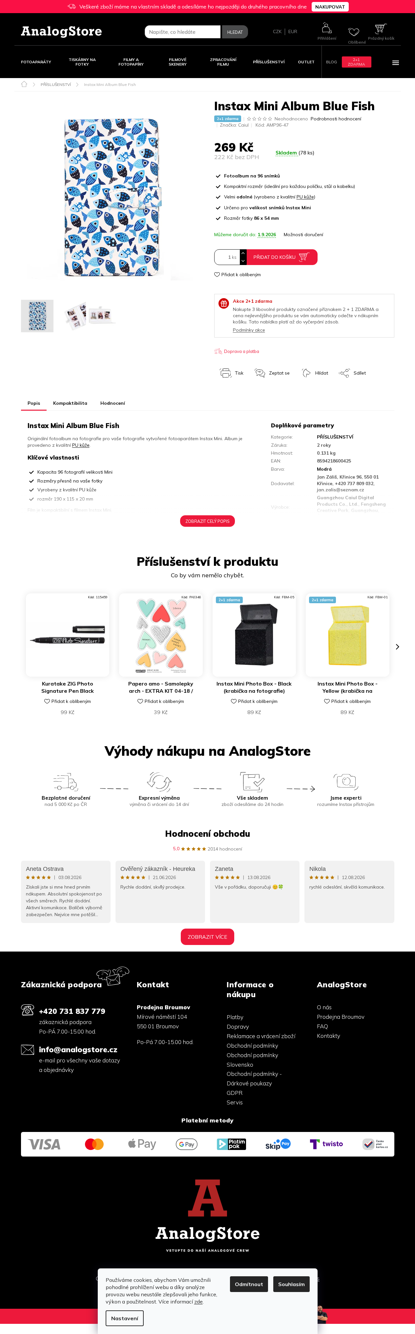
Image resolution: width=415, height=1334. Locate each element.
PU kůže (305, 197)
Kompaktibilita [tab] (70, 403)
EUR (292, 31)
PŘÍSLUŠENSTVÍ (335, 437)
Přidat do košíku (275, 257)
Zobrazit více (207, 937)
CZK (277, 31)
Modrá (324, 469)
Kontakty (328, 1035)
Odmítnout (249, 1284)
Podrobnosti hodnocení (336, 119)
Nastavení (124, 1318)
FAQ (322, 1026)
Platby (235, 1017)
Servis (235, 1102)
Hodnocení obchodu (207, 833)
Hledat (235, 32)
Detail (153, 667)
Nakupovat (330, 7)
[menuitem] (36, 62)
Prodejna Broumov (340, 1016)
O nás (324, 1007)
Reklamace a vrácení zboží (261, 1036)
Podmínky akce (249, 330)
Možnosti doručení (303, 234)
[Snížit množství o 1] (243, 261)
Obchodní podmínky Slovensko (252, 1060)
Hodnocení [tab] (112, 403)
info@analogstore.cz (78, 1049)
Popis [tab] (34, 403)
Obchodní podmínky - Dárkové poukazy (254, 1078)
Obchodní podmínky (252, 1045)
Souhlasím (291, 1284)
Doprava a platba (241, 351)
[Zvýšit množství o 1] (243, 253)
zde (198, 1301)
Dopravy (238, 1026)
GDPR (234, 1092)
